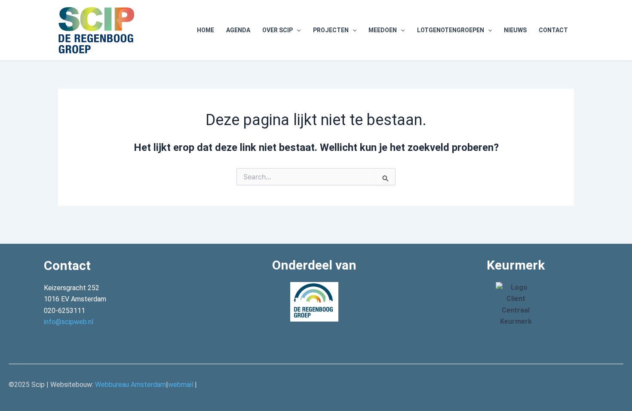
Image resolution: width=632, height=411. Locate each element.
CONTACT (553, 30)
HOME (205, 30)
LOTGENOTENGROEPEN (450, 30)
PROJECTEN (331, 30)
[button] (297, 30)
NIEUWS (515, 30)
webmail (180, 384)
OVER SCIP (277, 30)
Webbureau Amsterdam (130, 384)
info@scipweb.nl (68, 322)
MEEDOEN (382, 30)
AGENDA (238, 30)
